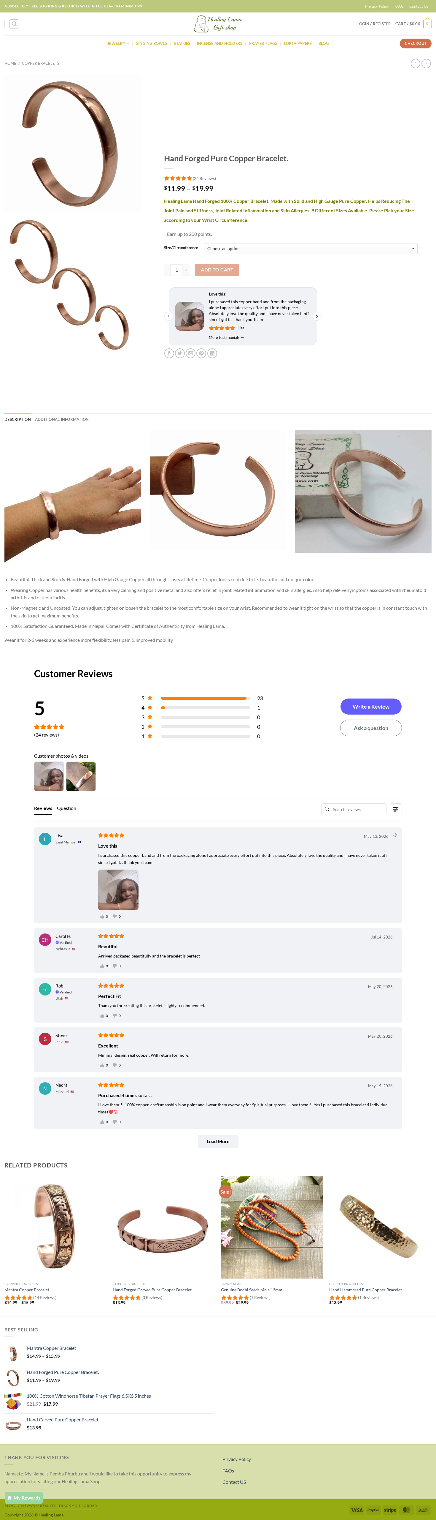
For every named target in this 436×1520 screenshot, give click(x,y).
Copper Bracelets (40, 63)
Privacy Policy (377, 6)
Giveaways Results (36, 1505)
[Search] (14, 24)
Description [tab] (17, 419)
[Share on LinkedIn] (212, 353)
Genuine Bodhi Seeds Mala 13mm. (252, 1289)
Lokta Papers (298, 43)
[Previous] (4, 1245)
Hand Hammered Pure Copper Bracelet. (366, 1289)
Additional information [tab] (62, 419)
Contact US (419, 6)
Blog (324, 43)
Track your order (77, 1505)
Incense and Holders (220, 43)
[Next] (431, 1245)
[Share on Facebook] (169, 353)
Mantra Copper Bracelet (26, 1289)
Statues (182, 43)
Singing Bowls (151, 43)
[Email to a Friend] (190, 353)
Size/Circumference (181, 248)
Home (10, 63)
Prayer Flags (263, 43)
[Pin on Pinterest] (201, 353)
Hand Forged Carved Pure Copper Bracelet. (152, 1289)
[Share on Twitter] (180, 353)
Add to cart (217, 269)
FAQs (399, 6)
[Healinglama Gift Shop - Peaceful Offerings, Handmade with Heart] (218, 24)
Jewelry (116, 43)
